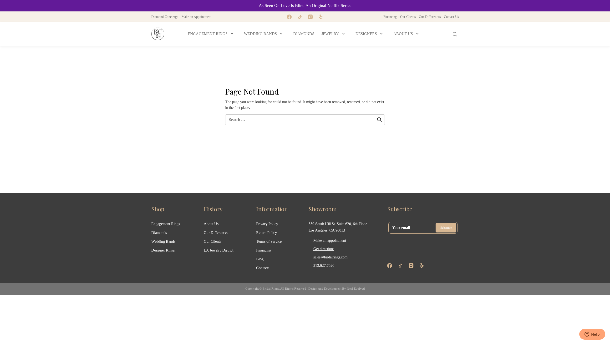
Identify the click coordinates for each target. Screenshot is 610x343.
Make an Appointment (196, 17)
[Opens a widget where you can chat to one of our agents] (592, 335)
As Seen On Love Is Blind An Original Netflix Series (305, 5)
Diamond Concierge (164, 17)
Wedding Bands (163, 241)
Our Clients (408, 17)
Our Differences (430, 17)
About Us (211, 224)
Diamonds (159, 233)
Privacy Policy (267, 224)
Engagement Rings (165, 224)
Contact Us (451, 17)
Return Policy (266, 233)
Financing (390, 17)
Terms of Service (269, 241)
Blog (260, 259)
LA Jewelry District (218, 250)
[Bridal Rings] (157, 34)
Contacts (262, 268)
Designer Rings (163, 250)
